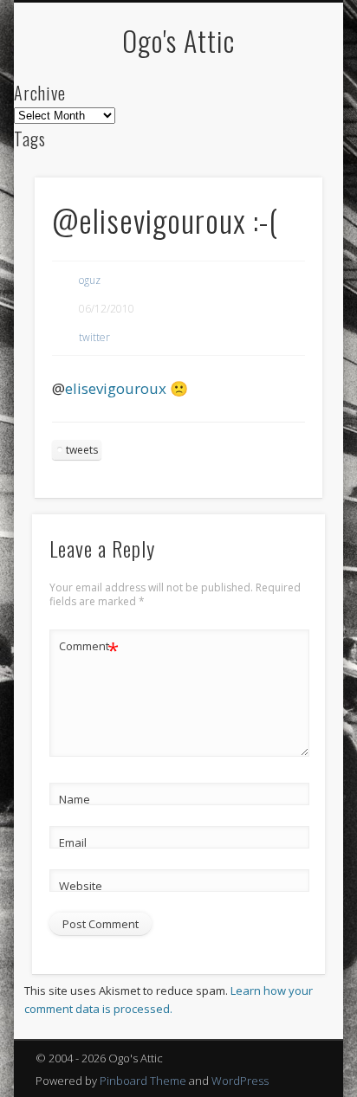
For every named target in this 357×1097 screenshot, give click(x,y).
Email (73, 842)
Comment (89, 648)
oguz (90, 280)
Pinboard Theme (143, 1080)
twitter (94, 337)
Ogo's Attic (178, 40)
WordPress (240, 1080)
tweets (82, 449)
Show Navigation (280, 155)
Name (74, 799)
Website (80, 886)
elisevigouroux (115, 388)
